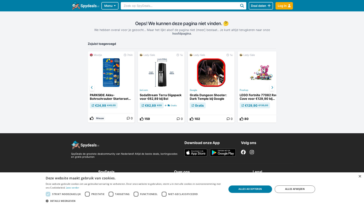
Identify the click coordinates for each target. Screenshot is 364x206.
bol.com (144, 90)
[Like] (92, 118)
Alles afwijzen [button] (295, 189)
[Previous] (92, 87)
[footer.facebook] (243, 152)
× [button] (359, 176)
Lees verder (72, 187)
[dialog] (182, 189)
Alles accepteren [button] (250, 189)
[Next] (272, 87)
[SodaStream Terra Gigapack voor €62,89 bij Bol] (161, 87)
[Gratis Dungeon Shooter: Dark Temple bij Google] (211, 87)
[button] (134, 201)
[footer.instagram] (251, 152)
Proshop (244, 90)
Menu (108, 6)
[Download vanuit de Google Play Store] (223, 152)
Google (193, 90)
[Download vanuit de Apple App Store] (195, 152)
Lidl (91, 90)
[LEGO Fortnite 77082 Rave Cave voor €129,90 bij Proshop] (261, 87)
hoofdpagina (181, 33)
